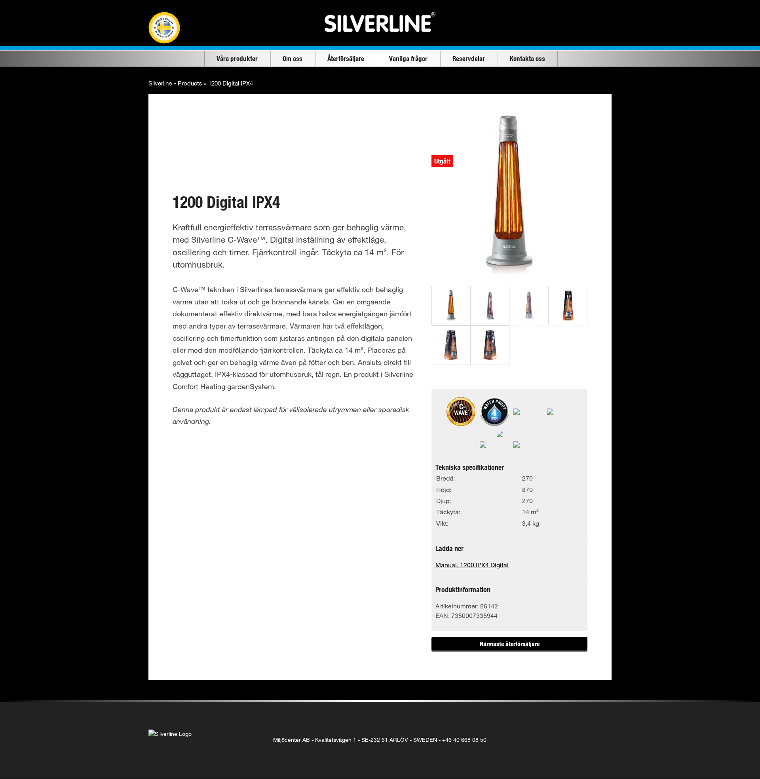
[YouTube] (584, 739)
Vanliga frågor (408, 58)
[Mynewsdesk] (600, 739)
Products (190, 83)
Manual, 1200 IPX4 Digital (472, 564)
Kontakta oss (527, 58)
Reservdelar (468, 58)
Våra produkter (237, 58)
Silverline (160, 83)
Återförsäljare (345, 58)
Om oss (292, 58)
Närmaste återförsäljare (510, 643)
